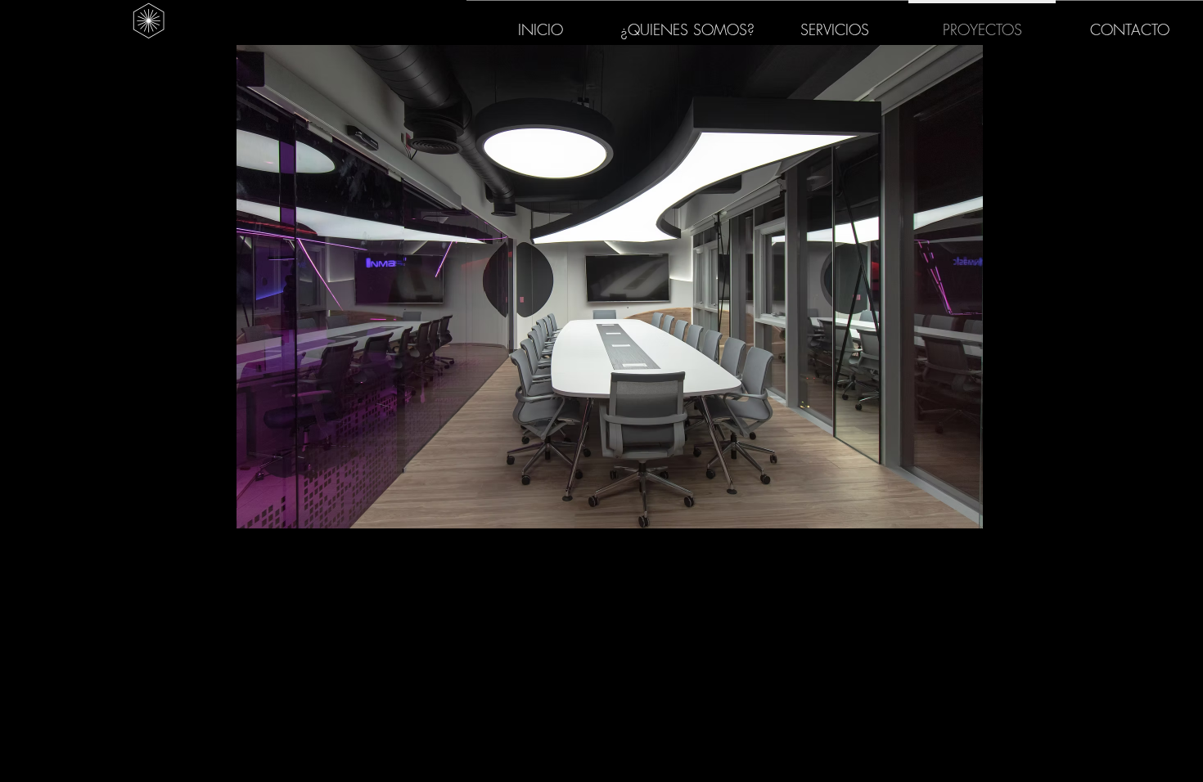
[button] (610, 286)
